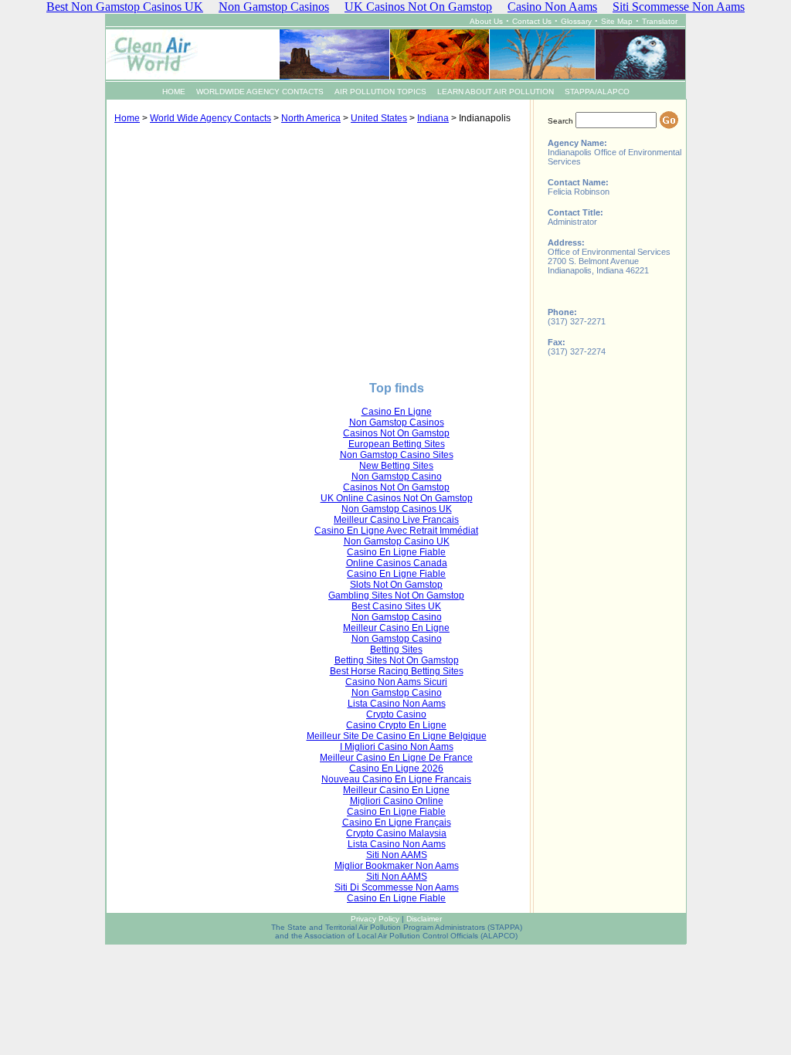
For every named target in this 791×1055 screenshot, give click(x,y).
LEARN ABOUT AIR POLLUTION (495, 91)
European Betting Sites (396, 444)
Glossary (576, 21)
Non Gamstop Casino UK (397, 541)
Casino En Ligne (397, 411)
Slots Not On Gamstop (396, 584)
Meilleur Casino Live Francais (396, 519)
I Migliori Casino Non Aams (396, 746)
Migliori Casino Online (396, 800)
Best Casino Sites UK (396, 606)
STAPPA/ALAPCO (597, 91)
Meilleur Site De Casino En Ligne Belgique (397, 736)
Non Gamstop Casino (396, 476)
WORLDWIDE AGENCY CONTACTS (260, 91)
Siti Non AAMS (396, 855)
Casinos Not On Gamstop (396, 433)
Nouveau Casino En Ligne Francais (396, 779)
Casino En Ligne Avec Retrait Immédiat (396, 530)
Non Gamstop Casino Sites (396, 454)
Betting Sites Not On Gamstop (396, 660)
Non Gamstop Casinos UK (396, 509)
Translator (659, 21)
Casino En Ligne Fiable (396, 552)
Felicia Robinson (578, 191)
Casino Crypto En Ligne (396, 725)
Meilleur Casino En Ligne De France (396, 757)
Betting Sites (396, 649)
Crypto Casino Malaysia (396, 833)
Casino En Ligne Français (396, 822)
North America (311, 118)
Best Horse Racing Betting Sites (396, 671)
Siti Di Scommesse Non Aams (396, 887)
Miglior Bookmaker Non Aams (396, 865)
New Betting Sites (396, 465)
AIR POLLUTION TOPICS (380, 91)
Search (560, 121)
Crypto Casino (396, 714)
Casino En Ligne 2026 (396, 768)
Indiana (433, 118)
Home (127, 118)
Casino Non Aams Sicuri (396, 682)
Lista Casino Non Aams (397, 703)
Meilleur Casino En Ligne (396, 627)
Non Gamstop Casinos (396, 422)
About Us (486, 21)
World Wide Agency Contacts (210, 118)
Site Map (617, 21)
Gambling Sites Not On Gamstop (396, 595)
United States (379, 118)
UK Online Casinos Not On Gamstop (397, 498)
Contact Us (532, 21)
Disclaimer (424, 918)
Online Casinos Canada (396, 563)
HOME (173, 91)
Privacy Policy (375, 918)
